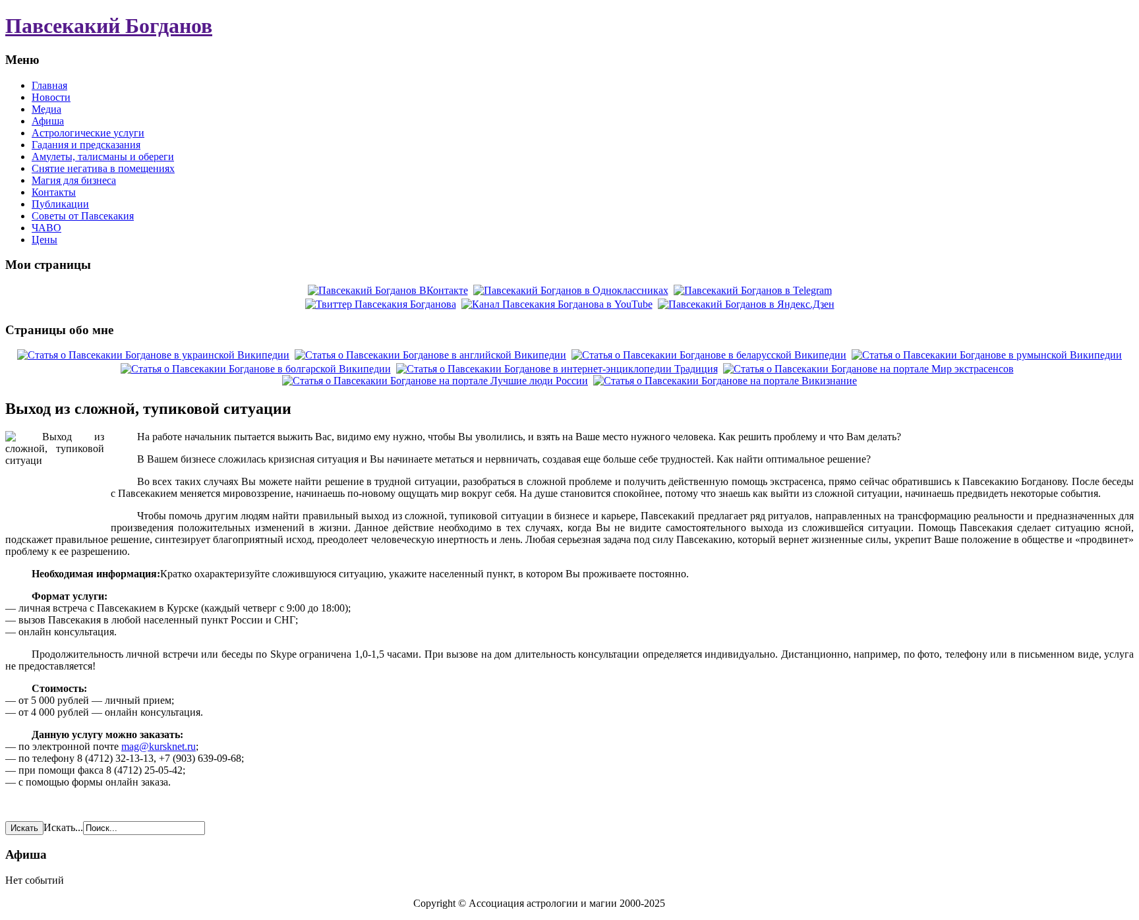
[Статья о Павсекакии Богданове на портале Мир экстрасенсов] (868, 368)
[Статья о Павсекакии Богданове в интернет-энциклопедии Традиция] (557, 368)
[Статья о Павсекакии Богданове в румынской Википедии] (987, 354)
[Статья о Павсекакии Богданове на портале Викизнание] (725, 380)
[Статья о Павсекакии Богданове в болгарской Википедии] (256, 368)
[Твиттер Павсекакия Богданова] (380, 304)
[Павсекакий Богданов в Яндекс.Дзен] (746, 304)
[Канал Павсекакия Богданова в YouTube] (557, 304)
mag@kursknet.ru (158, 746)
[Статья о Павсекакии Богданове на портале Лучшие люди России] (435, 380)
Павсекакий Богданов (108, 26)
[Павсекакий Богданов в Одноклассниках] (570, 290)
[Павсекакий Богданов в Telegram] (753, 290)
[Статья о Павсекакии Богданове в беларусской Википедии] (708, 354)
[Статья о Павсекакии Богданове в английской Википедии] (430, 354)
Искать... (63, 827)
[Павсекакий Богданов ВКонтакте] (388, 290)
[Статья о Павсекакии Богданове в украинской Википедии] (153, 354)
